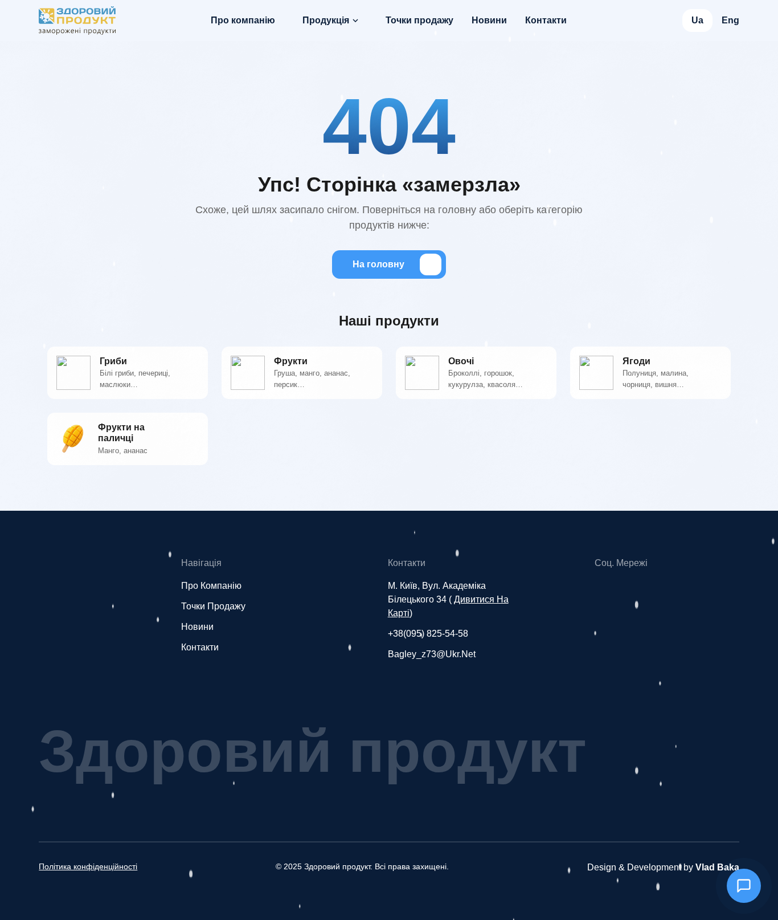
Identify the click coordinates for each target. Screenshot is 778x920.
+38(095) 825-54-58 (428, 633)
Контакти (546, 20)
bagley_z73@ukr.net (432, 654)
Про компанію (243, 20)
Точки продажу (419, 20)
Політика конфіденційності (88, 866)
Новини (489, 20)
